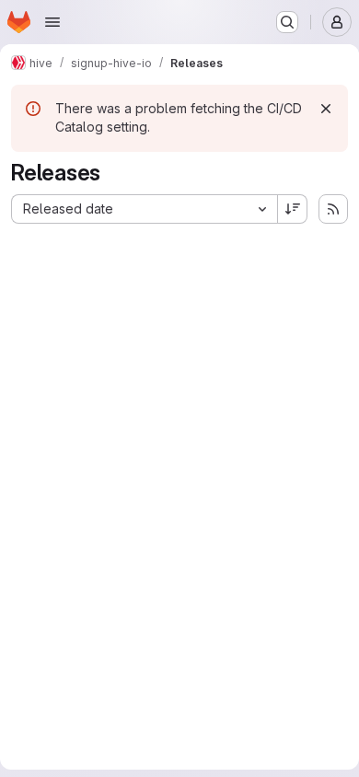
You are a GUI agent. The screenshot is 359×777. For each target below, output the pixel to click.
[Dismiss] (326, 109)
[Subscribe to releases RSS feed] (333, 209)
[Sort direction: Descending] (292, 209)
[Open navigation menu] (52, 22)
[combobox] (144, 209)
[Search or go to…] (287, 22)
